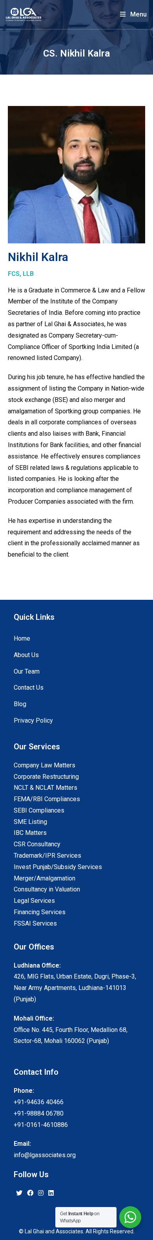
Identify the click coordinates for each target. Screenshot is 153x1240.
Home (22, 638)
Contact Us (29, 687)
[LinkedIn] (51, 1193)
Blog (20, 704)
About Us (26, 655)
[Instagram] (41, 1193)
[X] (19, 1193)
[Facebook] (30, 1193)
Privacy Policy (33, 720)
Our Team (27, 671)
